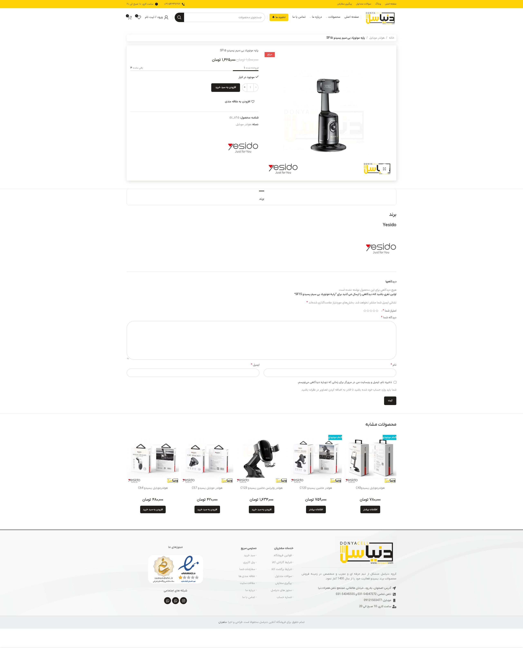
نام (393, 365)
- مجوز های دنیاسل (282, 590)
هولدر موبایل (376, 38)
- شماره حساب (285, 597)
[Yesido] (243, 147)
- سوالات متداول (284, 576)
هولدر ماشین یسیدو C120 (316, 488)
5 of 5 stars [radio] (364, 310)
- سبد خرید (250, 555)
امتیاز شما (389, 310)
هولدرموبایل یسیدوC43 (370, 488)
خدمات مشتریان (283, 548)
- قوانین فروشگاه (283, 555)
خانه (391, 38)
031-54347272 (172, 4)
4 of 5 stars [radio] (367, 310)
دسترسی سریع (249, 548)
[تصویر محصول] (370, 458)
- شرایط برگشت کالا (282, 569)
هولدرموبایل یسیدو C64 (153, 488)
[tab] (261, 197)
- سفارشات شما (248, 569)
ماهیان (222, 622)
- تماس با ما (249, 597)
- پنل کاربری (250, 562)
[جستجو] (179, 17)
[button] (261, 509)
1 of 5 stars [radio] (377, 310)
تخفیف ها (280, 17)
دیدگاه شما (388, 317)
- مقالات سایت (248, 583)
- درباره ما (251, 590)
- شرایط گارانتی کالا (282, 562)
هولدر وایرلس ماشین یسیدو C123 (261, 488)
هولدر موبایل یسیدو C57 (207, 488)
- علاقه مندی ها (248, 576)
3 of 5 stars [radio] (370, 310)
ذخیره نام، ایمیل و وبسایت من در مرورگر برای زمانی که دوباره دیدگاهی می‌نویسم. (345, 382)
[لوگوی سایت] (379, 17)
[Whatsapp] (175, 600)
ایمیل (255, 365)
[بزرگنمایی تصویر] (384, 169)
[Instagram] (183, 600)
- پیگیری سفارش (284, 583)
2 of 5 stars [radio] (373, 310)
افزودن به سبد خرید (225, 87)
